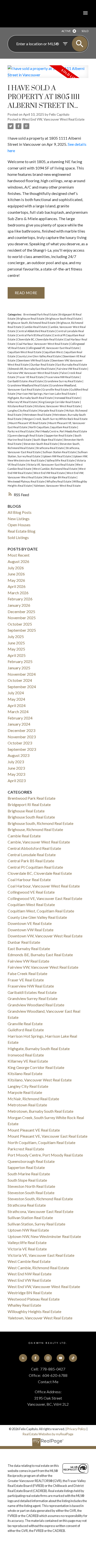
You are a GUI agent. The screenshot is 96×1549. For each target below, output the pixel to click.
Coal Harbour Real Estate (29, 879)
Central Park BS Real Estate (34, 335)
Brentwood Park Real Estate (40, 314)
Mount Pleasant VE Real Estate (28, 423)
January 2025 (19, 667)
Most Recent (19, 555)
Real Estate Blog (21, 531)
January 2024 (19, 724)
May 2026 (16, 580)
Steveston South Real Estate (40, 443)
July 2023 (16, 761)
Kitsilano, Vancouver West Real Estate (57, 406)
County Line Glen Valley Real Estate (39, 356)
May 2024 (16, 699)
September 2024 (22, 686)
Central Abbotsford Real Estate (36, 331)
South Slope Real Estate (48, 439)
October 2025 (20, 624)
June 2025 (16, 642)
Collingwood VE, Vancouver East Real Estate (53, 347)
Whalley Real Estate (59, 481)
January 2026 (19, 605)
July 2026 (16, 567)
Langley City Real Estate (23, 410)
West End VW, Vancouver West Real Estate (53, 119)
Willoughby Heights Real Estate (34, 1311)
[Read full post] (48, 74)
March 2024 (18, 711)
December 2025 (21, 611)
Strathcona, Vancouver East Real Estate (40, 1211)
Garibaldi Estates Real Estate (26, 381)
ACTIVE (66, 31)
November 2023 (22, 736)
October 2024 (20, 680)
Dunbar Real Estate (43, 364)
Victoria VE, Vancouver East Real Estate (51, 464)
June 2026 (16, 574)
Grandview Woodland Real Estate (28, 385)
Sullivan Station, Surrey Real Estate (36, 1224)
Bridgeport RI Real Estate (29, 804)
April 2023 (17, 780)
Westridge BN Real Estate (60, 477)
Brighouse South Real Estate (64, 318)
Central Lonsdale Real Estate (32, 854)
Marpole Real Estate (51, 410)
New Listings (19, 518)
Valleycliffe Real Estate (61, 460)
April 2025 (17, 655)
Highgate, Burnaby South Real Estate (30, 397)
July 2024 (16, 692)
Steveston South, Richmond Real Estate (40, 1198)
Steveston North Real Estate (31, 1186)
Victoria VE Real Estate (27, 1248)
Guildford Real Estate (26, 1029)
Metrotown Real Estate (37, 414)
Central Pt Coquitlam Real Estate (35, 867)
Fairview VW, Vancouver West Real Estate (33, 372)
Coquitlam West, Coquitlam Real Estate (41, 911)
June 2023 (16, 768)
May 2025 (16, 649)
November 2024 (22, 674)
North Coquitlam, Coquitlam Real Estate (53, 427)
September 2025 (22, 630)
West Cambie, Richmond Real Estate (55, 468)
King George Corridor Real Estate (59, 402)
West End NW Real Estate (29, 1273)
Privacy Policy (76, 1429)
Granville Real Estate (56, 389)
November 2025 (22, 617)
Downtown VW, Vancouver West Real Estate (45, 935)
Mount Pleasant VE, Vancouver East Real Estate (47, 1136)
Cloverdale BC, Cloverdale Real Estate (40, 339)
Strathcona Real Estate (50, 447)
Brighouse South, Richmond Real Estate (32, 322)
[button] (23, 1358)
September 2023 (22, 749)
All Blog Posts (20, 512)
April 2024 (17, 705)
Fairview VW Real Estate (72, 368)
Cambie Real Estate (35, 326)
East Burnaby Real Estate (71, 364)
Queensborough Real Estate (26, 435)
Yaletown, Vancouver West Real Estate (57, 485)
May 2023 (16, 774)
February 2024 (20, 718)
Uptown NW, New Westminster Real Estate (44, 1236)
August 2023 (18, 755)
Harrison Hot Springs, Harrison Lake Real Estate (46, 393)
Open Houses (19, 524)
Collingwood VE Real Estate (31, 892)
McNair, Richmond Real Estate (33, 1098)
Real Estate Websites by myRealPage (48, 1434)
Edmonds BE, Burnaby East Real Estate (32, 368)
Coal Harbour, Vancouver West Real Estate (43, 343)
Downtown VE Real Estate (30, 923)
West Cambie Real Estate (29, 1261)
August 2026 (18, 561)
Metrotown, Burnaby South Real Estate (40, 1111)
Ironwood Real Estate (67, 397)
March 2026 (18, 592)
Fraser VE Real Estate (30, 377)
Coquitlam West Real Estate (25, 352)
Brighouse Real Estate (31, 318)
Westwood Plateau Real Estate (26, 481)
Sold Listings (18, 537)
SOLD (84, 31)
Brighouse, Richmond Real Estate (35, 829)
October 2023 (20, 743)
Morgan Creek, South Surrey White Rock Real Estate (55, 418)
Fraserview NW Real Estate (63, 377)
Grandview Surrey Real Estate (63, 381)
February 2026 (20, 598)
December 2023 (21, 730)
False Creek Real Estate (27, 973)
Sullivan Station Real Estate (60, 452)
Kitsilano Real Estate (20, 406)
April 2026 (17, 586)
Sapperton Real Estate (59, 435)
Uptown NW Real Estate (57, 456)
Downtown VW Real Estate (33, 360)
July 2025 (16, 636)
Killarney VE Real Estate (23, 402)
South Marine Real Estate (29, 1173)
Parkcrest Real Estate (21, 431)
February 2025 (20, 661)
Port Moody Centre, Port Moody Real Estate (61, 431)
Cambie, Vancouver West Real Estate (39, 842)
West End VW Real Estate (49, 472)
